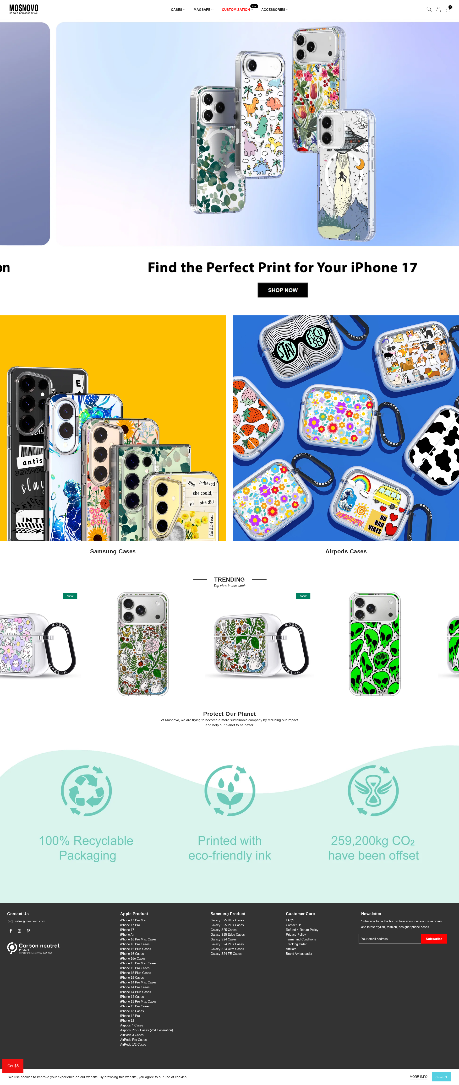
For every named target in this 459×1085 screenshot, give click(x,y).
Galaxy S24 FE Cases (226, 953)
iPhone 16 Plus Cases (135, 949)
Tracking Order (296, 944)
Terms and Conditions (301, 939)
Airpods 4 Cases (131, 1025)
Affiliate (291, 949)
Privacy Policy (296, 934)
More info (418, 1077)
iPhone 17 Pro (130, 925)
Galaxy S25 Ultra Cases (227, 920)
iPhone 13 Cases (132, 1011)
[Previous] (12, 162)
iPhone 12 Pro (130, 1016)
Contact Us (293, 925)
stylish (380, 927)
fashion (392, 927)
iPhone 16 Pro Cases (135, 944)
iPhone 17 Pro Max (133, 920)
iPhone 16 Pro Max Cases (138, 939)
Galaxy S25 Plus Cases (227, 925)
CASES (176, 9)
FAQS (290, 920)
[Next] (447, 162)
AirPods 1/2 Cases (133, 1044)
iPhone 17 (127, 930)
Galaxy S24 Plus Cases (227, 944)
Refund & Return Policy (302, 930)
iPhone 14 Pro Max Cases (138, 982)
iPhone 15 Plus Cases (135, 973)
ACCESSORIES (273, 9)
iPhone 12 (127, 1020)
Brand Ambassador (299, 953)
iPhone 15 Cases (132, 977)
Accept (441, 1077)
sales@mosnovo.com (30, 921)
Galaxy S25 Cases (224, 930)
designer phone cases (414, 927)
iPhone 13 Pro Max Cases (138, 1001)
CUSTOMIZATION (239, 8)
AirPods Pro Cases (133, 1040)
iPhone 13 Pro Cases (135, 1006)
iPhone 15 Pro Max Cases (138, 963)
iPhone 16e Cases (133, 958)
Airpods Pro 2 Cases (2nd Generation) (146, 1030)
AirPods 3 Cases (132, 1035)
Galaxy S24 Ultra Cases (227, 949)
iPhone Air (127, 934)
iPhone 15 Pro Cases (135, 968)
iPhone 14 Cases (132, 997)
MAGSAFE (202, 9)
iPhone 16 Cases (132, 953)
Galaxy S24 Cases (224, 939)
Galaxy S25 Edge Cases (228, 934)
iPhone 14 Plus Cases (135, 992)
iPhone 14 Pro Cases (135, 987)
